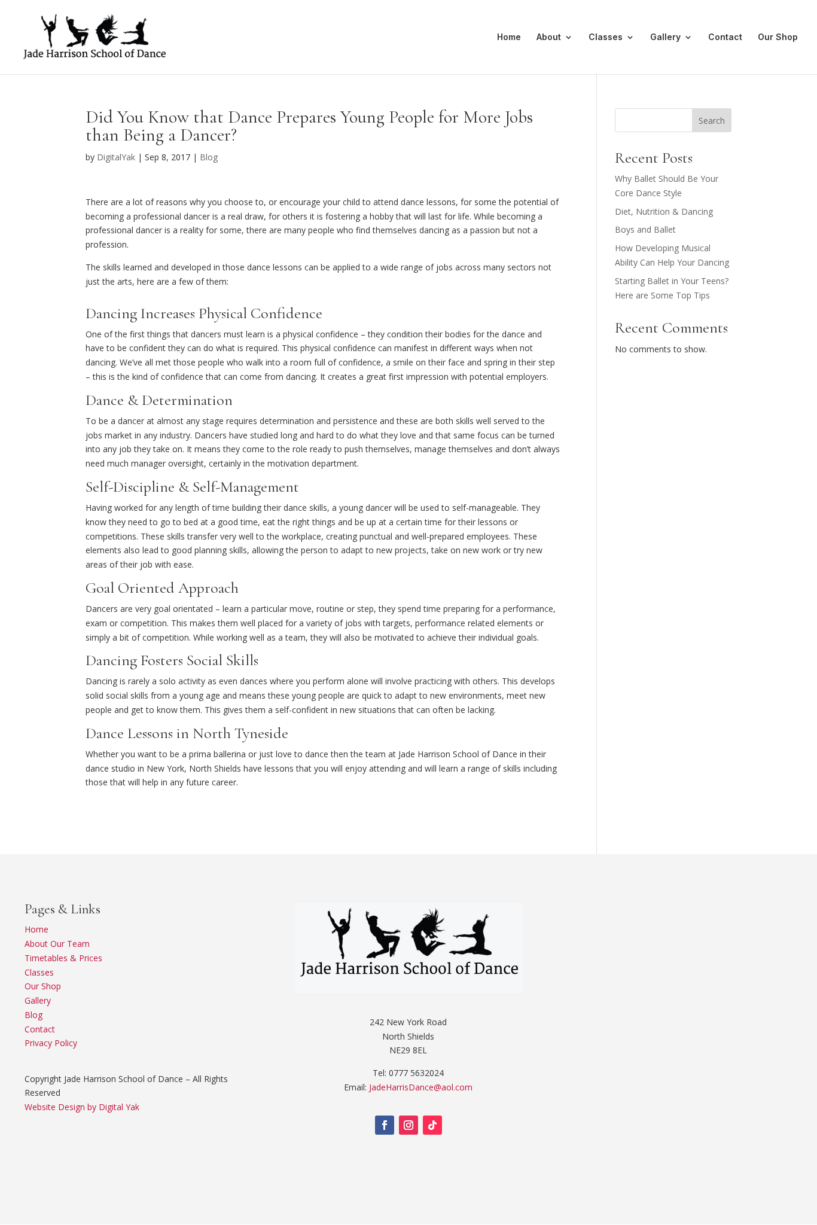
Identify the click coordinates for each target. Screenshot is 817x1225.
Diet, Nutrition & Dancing (664, 211)
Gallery (665, 37)
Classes (606, 37)
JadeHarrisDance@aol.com (420, 1087)
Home (509, 37)
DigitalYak (116, 157)
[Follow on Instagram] (408, 1125)
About (548, 37)
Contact (725, 37)
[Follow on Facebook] (384, 1125)
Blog (209, 157)
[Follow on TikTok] (432, 1125)
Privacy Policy (51, 1043)
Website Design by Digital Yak (82, 1107)
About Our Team (57, 943)
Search (712, 120)
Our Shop (778, 37)
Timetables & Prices (63, 958)
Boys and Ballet (645, 229)
